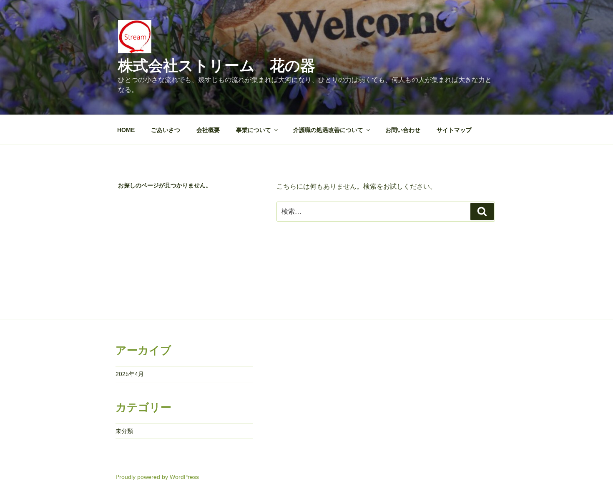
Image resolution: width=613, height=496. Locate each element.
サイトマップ (454, 130)
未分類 (124, 431)
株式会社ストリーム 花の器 (216, 65)
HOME (126, 130)
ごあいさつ (165, 130)
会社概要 (208, 130)
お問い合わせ (402, 130)
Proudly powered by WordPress (157, 477)
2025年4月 (130, 374)
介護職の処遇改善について (328, 130)
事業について (253, 130)
